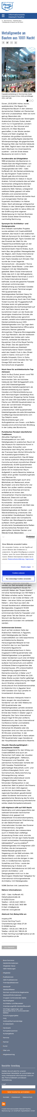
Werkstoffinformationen (12, 995)
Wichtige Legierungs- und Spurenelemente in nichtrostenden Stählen (16, 1011)
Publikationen (8, 977)
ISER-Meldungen (9, 969)
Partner (6, 1042)
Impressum (29, 559)
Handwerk (7, 1028)
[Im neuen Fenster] (4, 1104)
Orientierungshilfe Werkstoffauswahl (16, 1006)
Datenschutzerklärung (16, 559)
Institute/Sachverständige (12, 1021)
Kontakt (6, 1097)
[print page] (15, 42)
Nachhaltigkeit (8, 1001)
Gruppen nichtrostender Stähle (14, 998)
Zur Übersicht (9, 947)
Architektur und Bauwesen (13, 1003)
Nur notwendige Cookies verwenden (18, 579)
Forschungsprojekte (10, 1015)
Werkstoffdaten (9, 989)
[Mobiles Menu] (3, 16)
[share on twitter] (7, 42)
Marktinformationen (10, 963)
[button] (3, 75)
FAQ (4, 1018)
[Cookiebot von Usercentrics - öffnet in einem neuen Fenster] (26, 537)
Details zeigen (26, 567)
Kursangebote (8, 1033)
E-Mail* (4, 1084)
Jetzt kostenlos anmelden (18, 1092)
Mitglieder (6, 973)
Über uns (6, 1050)
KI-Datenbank (8, 1024)
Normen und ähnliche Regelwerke (16, 992)
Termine (6, 1038)
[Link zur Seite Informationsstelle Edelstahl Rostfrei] (2, 20)
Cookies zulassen (18, 573)
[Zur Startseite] (8, 6)
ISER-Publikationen (10, 980)
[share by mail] (11, 42)
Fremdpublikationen (10, 983)
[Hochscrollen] (34, 1114)
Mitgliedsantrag (9, 1054)
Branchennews (8, 960)
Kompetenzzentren (10, 1031)
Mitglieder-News (9, 966)
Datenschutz (27, 1097)
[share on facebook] (3, 42)
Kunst (5, 1046)
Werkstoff (6, 987)
